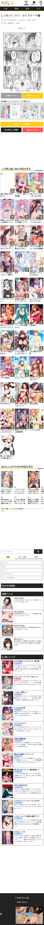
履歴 (36, 557)
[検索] (38, 551)
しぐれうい (22, 20)
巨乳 (34, 20)
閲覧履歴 (26, 4)
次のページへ (31, 95)
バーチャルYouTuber (8, 20)
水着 (29, 20)
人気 (5, 9)
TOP (2, 509)
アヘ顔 (3, 23)
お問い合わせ (22, 902)
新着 (16, 9)
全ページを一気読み (23, 124)
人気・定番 (22, 557)
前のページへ (12, 95)
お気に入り (34, 4)
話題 (7, 557)
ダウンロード (34, 130)
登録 (27, 192)
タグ (38, 9)
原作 (27, 9)
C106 (18, 23)
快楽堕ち (11, 23)
